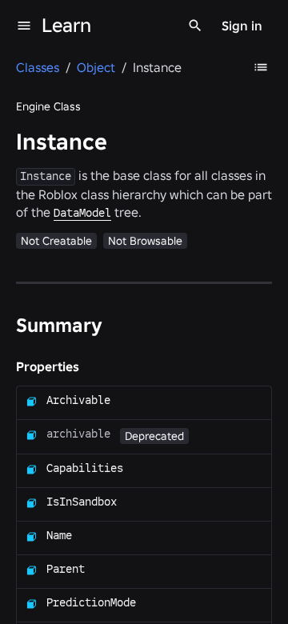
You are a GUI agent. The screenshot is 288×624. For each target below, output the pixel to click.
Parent (65, 569)
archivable (78, 433)
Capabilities (84, 468)
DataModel (82, 213)
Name (59, 535)
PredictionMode (91, 602)
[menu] (24, 25)
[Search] (195, 25)
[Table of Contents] (261, 67)
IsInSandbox (81, 501)
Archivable (78, 400)
